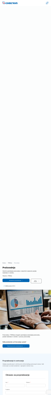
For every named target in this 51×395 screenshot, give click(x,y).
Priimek (28, 382)
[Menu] (47, 3)
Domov (4, 263)
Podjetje (8, 389)
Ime (7, 382)
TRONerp (10, 263)
